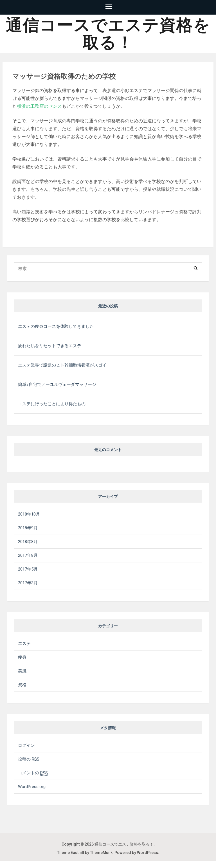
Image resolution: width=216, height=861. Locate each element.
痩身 (22, 657)
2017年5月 (28, 569)
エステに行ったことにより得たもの (52, 403)
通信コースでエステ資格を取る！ (108, 33)
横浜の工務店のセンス (39, 106)
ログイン (26, 745)
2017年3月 (28, 582)
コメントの (33, 772)
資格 (22, 684)
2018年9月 (28, 527)
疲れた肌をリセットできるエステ (49, 345)
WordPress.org (32, 786)
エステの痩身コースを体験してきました (56, 326)
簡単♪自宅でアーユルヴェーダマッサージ (57, 384)
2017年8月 (28, 555)
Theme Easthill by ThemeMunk (84, 852)
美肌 (22, 671)
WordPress (147, 852)
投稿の (28, 759)
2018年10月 (29, 514)
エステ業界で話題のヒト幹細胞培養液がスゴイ (62, 365)
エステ (24, 643)
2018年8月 (28, 541)
